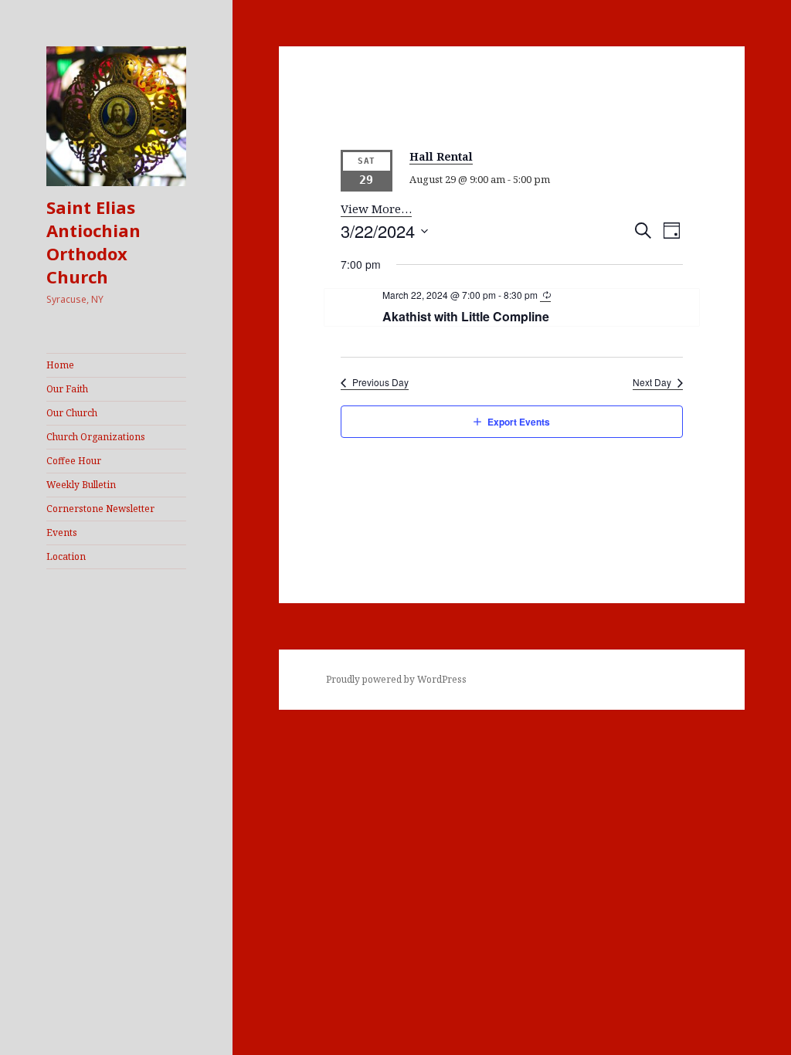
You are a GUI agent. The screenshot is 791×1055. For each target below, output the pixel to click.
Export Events (518, 422)
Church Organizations (95, 436)
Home (60, 364)
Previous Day (380, 382)
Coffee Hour (73, 460)
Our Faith (67, 388)
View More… (376, 208)
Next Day (652, 382)
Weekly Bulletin (81, 484)
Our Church (71, 412)
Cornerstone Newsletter (100, 508)
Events (61, 532)
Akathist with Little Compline (465, 316)
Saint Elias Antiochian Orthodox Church (93, 241)
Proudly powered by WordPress (396, 679)
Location (66, 556)
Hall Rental (441, 156)
